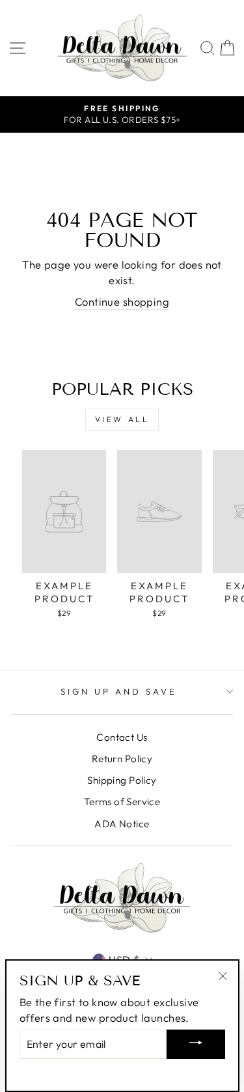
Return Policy (122, 758)
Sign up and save (119, 691)
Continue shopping (122, 301)
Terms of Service (122, 801)
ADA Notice (121, 824)
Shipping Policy (121, 780)
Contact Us (121, 737)
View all (122, 419)
